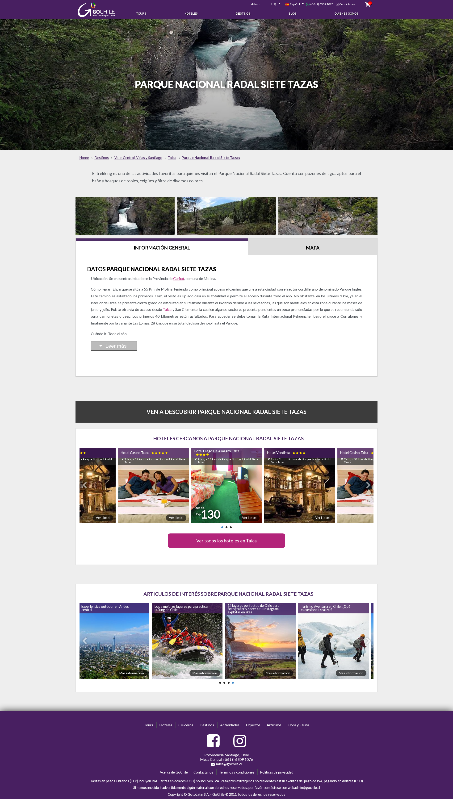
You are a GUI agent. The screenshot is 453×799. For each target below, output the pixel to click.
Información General (162, 247)
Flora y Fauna (298, 725)
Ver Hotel (150, 518)
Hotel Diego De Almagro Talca (117, 452)
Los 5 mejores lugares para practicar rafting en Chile (111, 608)
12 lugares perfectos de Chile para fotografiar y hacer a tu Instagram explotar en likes (183, 608)
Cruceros (185, 725)
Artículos (274, 725)
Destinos (243, 13)
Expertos (253, 725)
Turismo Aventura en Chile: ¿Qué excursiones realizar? (255, 608)
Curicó (178, 278)
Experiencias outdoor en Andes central (327, 608)
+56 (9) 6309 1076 (321, 4)
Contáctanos (347, 4)
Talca (167, 309)
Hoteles (191, 13)
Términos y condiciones (236, 772)
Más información (134, 673)
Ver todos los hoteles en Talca (226, 540)
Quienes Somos (346, 13)
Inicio (257, 4)
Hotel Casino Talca (265, 453)
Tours (141, 13)
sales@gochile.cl (228, 764)
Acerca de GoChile (174, 772)
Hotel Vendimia (187, 453)
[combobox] (273, 4)
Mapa (312, 247)
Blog (292, 13)
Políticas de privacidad (276, 772)
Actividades (229, 725)
